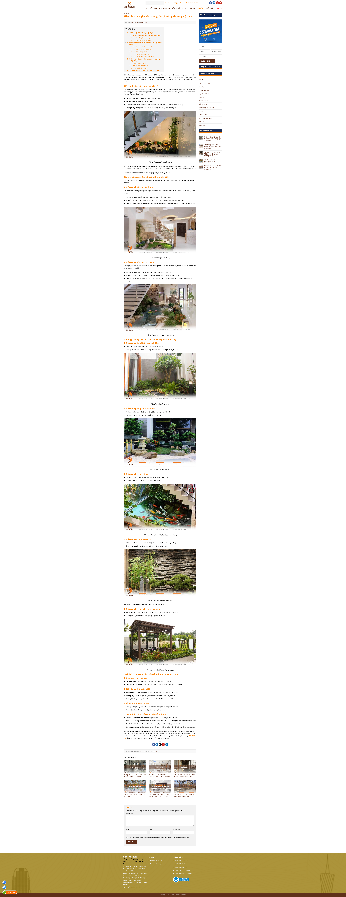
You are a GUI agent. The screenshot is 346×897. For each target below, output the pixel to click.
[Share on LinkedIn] (166, 744)
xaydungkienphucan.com (178, 894)
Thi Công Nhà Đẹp (205, 118)
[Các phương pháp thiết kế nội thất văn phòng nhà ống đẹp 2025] (160, 786)
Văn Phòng (202, 125)
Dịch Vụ (157, 8)
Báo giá (192, 8)
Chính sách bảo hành (181, 867)
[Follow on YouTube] (220, 2)
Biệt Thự (202, 80)
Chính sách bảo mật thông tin (183, 873)
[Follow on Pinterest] (217, 2)
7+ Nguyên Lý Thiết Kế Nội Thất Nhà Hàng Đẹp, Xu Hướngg (135, 776)
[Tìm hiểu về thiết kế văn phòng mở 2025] (135, 786)
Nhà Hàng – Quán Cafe (207, 108)
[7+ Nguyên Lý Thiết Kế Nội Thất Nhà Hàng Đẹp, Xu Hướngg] (135, 766)
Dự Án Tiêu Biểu (169, 8)
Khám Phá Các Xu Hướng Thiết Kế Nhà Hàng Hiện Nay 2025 (184, 795)
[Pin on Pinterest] (163, 744)
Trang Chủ (148, 8)
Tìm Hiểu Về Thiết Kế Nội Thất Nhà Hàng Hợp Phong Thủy (184, 776)
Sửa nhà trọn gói (156, 864)
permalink (155, 751)
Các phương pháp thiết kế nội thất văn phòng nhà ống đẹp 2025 (159, 796)
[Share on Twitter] (156, 744)
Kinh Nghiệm (203, 101)
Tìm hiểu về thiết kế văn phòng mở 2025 (134, 795)
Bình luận (129, 814)
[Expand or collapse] (162, 29)
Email (152, 829)
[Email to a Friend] (160, 744)
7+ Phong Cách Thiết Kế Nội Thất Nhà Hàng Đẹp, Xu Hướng (159, 776)
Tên (128, 829)
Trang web (176, 829)
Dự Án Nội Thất (204, 90)
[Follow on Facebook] (210, 2)
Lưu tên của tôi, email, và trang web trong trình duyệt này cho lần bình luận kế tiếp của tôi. (159, 837)
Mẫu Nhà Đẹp (182, 8)
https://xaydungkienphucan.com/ (132, 887)
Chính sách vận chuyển (181, 864)
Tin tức (200, 8)
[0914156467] (4, 892)
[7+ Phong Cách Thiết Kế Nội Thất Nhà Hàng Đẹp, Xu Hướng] (160, 766)
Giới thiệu (210, 8)
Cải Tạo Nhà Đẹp (204, 83)
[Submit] (162, 2)
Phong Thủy (203, 115)
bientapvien (143, 22)
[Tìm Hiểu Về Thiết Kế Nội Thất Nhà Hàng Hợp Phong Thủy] (185, 766)
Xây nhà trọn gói (156, 861)
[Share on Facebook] (153, 744)
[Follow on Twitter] (213, 2)
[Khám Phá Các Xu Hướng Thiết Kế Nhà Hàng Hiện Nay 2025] (185, 786)
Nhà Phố (202, 111)
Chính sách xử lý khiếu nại (182, 870)
